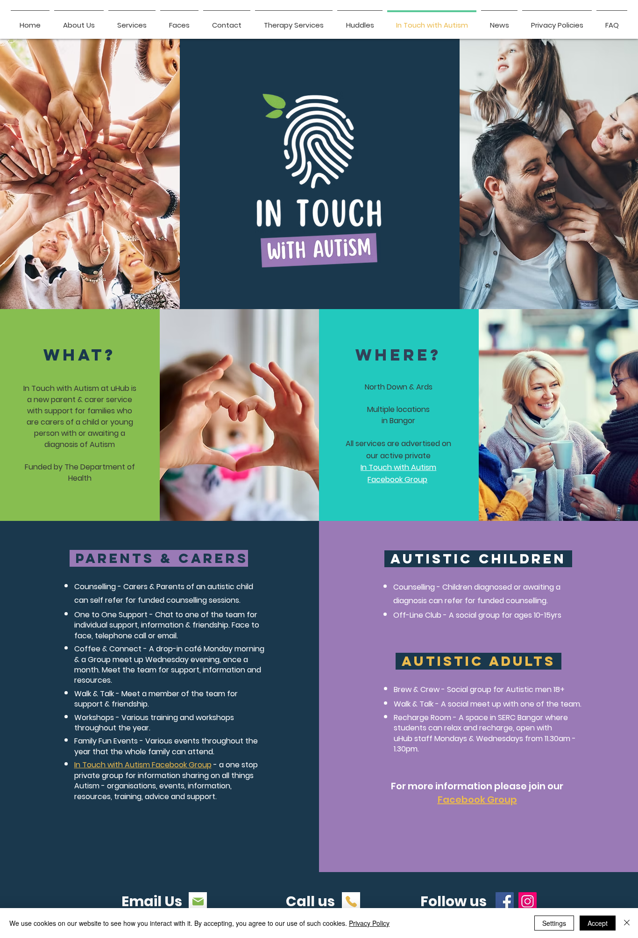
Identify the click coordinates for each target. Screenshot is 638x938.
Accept (598, 923)
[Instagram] (527, 901)
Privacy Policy (369, 923)
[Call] (351, 901)
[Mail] (198, 901)
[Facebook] (505, 901)
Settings (554, 923)
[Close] (626, 923)
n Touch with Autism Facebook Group (144, 764)
